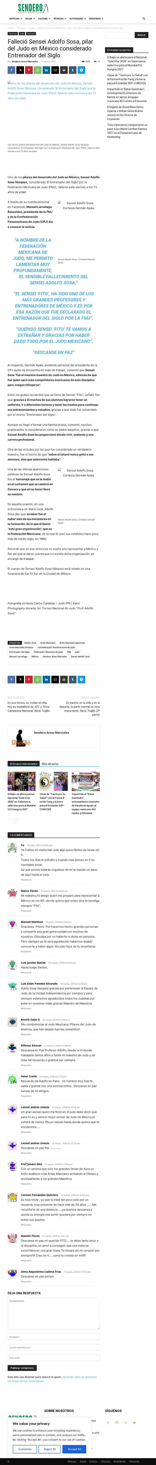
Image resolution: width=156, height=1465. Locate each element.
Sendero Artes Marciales (25, 61)
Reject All (50, 1449)
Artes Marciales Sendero (21, 647)
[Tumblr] (72, 70)
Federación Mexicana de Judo (48, 651)
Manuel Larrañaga (18, 656)
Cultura (43, 18)
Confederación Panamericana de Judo (56, 647)
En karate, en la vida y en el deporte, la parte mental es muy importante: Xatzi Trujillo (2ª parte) (80, 709)
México (35, 656)
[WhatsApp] (37, 70)
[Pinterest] (29, 70)
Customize (25, 1449)
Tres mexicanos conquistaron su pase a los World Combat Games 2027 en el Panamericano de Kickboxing (127, 130)
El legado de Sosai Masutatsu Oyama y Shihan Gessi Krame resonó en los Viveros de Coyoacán (125, 113)
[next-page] (16, 820)
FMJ (69, 651)
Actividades (76, 18)
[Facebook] (11, 70)
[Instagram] (117, 1422)
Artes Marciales (47, 642)
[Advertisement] (103, 8)
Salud (28, 18)
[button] (143, 19)
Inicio (10, 28)
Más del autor (50, 763)
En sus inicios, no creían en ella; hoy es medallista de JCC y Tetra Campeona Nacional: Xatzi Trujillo (29, 707)
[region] (49, 1437)
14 (98, 61)
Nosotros (95, 18)
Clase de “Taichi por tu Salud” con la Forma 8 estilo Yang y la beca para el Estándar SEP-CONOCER (52, 802)
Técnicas (58, 18)
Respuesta (26, 879)
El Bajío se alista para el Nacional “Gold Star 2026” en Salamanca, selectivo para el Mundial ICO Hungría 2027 (22, 802)
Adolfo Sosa (30, 642)
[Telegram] (81, 70)
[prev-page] (10, 820)
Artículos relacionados (23, 763)
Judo (32, 28)
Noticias (14, 18)
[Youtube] (134, 1423)
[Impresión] (64, 70)
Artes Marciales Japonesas (72, 642)
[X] (20, 70)
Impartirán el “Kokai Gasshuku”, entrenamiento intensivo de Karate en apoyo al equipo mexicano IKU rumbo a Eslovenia (126, 95)
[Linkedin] (46, 70)
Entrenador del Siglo (19, 651)
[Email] (55, 70)
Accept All (74, 1449)
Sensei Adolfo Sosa (80, 656)
